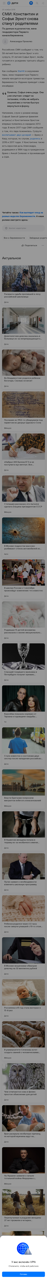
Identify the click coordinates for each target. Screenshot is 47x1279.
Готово (23, 1274)
